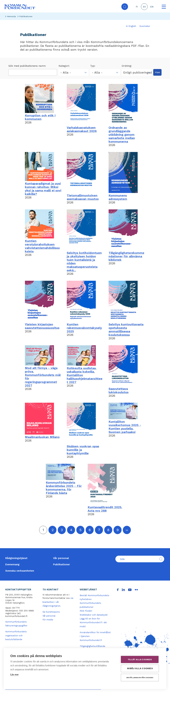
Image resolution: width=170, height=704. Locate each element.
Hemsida (11, 16)
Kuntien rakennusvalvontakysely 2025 (84, 328)
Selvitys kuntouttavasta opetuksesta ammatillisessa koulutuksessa (126, 329)
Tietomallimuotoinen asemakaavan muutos (83, 197)
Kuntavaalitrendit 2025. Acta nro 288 (105, 508)
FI (137, 6)
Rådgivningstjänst (16, 558)
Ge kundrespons (51, 612)
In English (131, 26)
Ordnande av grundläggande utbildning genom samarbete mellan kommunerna (122, 134)
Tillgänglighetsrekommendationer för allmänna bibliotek (126, 256)
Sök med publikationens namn (26, 65)
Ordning (126, 65)
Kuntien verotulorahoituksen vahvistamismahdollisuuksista (42, 246)
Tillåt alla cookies (140, 659)
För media (47, 619)
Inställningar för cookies (139, 677)
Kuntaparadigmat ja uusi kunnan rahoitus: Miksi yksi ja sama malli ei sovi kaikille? (43, 189)
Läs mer (14, 674)
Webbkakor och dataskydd (93, 615)
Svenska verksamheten (19, 570)
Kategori (64, 65)
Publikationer (61, 564)
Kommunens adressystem (118, 197)
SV (144, 6)
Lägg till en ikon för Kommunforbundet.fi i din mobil (93, 622)
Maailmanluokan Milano (42, 437)
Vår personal (61, 558)
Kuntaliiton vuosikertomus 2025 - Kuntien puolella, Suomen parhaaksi (125, 427)
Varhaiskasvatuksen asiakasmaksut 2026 (82, 129)
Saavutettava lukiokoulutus (118, 390)
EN (151, 6)
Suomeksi (144, 26)
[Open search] (124, 6)
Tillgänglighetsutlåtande (92, 646)
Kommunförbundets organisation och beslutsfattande (16, 635)
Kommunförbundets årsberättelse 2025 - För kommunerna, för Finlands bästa (64, 488)
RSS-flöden (86, 611)
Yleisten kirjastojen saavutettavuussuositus (42, 326)
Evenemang (12, 564)
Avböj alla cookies (140, 668)
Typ (92, 65)
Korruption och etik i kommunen (40, 117)
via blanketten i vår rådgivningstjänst (57, 602)
